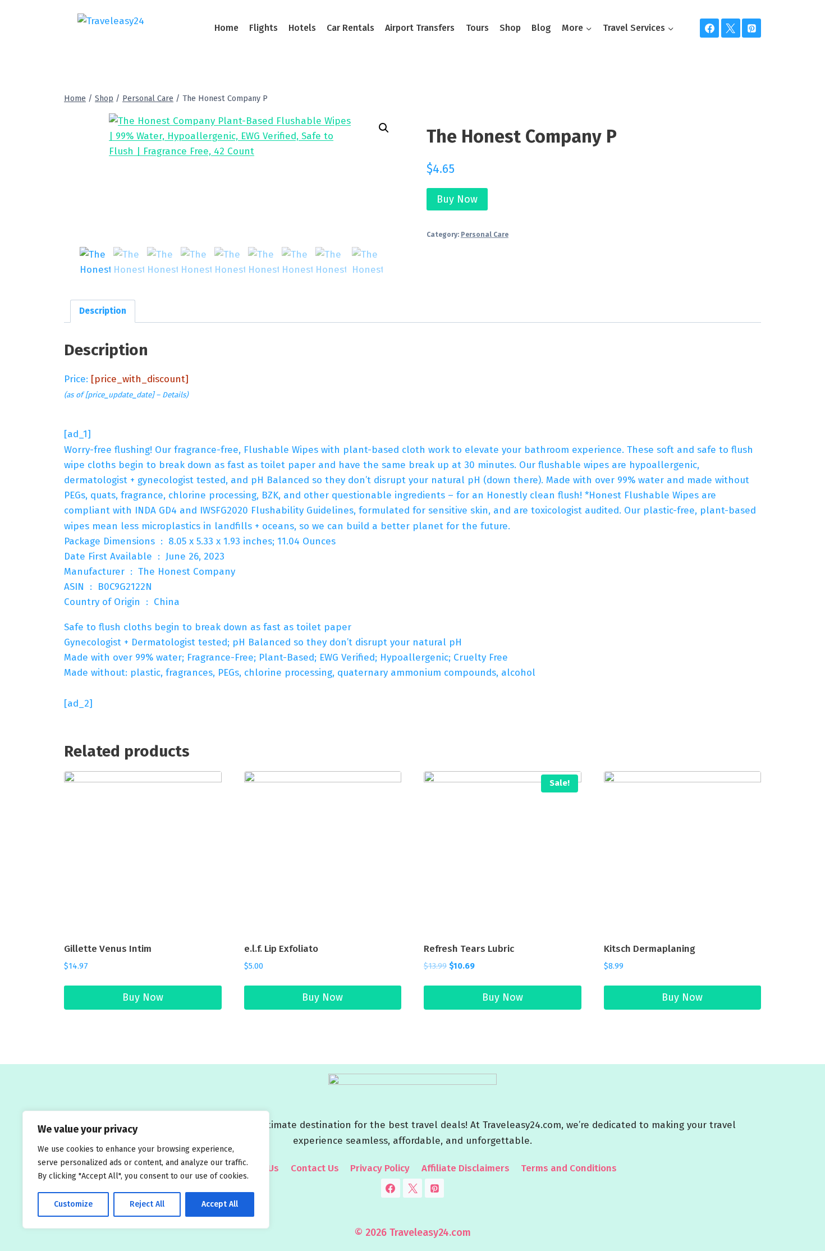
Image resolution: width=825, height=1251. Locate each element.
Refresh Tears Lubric (469, 949)
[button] (384, 128)
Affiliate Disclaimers (465, 1168)
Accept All (219, 1204)
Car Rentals (350, 27)
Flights (263, 27)
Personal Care (484, 235)
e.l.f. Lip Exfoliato (281, 949)
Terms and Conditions (569, 1168)
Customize (73, 1204)
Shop (510, 27)
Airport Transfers (420, 27)
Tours (477, 27)
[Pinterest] (751, 28)
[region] (145, 1170)
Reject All (147, 1204)
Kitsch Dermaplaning (649, 949)
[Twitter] (730, 28)
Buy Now (457, 199)
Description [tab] (102, 311)
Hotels (302, 27)
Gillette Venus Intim (108, 949)
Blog (541, 27)
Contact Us (315, 1168)
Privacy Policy (380, 1168)
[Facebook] (709, 28)
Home (226, 27)
